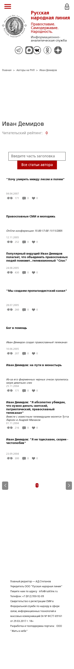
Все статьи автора (37, 165)
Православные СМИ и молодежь (30, 216)
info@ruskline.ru (48, 591)
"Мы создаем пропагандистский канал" (36, 290)
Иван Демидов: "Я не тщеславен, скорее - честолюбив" (37, 441)
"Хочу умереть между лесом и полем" (35, 179)
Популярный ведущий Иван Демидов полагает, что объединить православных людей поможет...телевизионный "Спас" (37, 257)
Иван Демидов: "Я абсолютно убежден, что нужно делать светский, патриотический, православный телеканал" (36, 407)
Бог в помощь (16, 328)
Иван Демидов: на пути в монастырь (34, 365)
